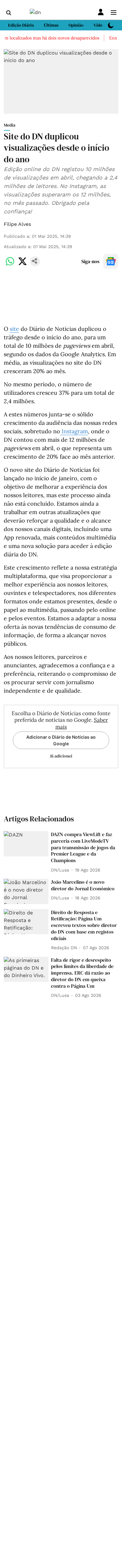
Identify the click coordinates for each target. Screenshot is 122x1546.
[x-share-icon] (23, 265)
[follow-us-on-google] (110, 261)
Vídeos (100, 25)
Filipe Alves (17, 224)
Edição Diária (21, 25)
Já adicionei (61, 756)
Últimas (51, 25)
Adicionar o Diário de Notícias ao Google (61, 740)
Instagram (74, 431)
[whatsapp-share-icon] (10, 265)
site (14, 328)
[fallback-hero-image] (26, 843)
